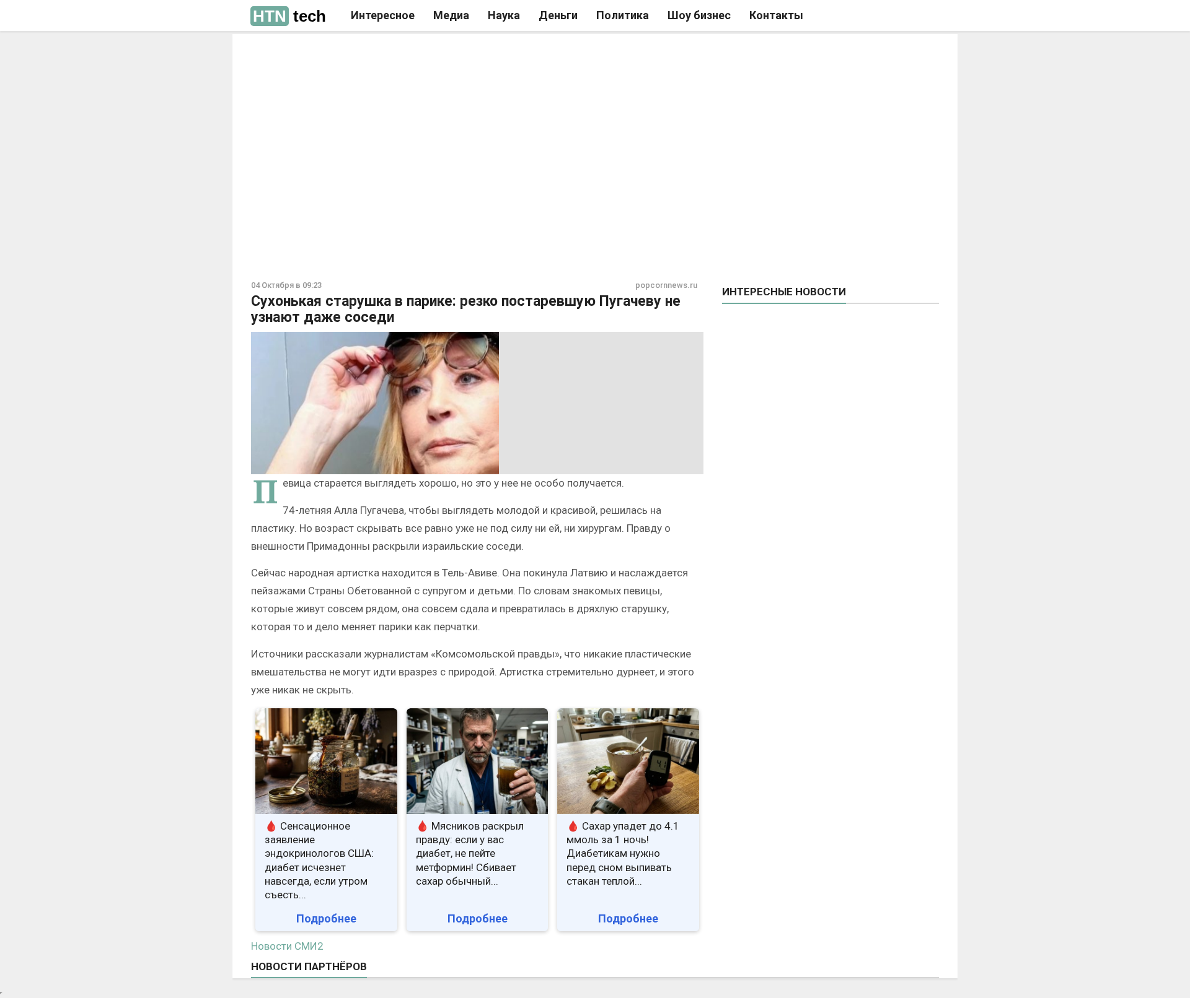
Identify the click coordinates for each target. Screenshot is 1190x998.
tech (289, 16)
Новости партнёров (309, 966)
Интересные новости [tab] (784, 291)
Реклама (420, 54)
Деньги (558, 15)
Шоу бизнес (699, 15)
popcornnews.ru (666, 285)
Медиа (451, 15)
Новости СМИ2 (287, 946)
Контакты (776, 15)
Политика (622, 15)
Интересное (383, 15)
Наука (504, 15)
